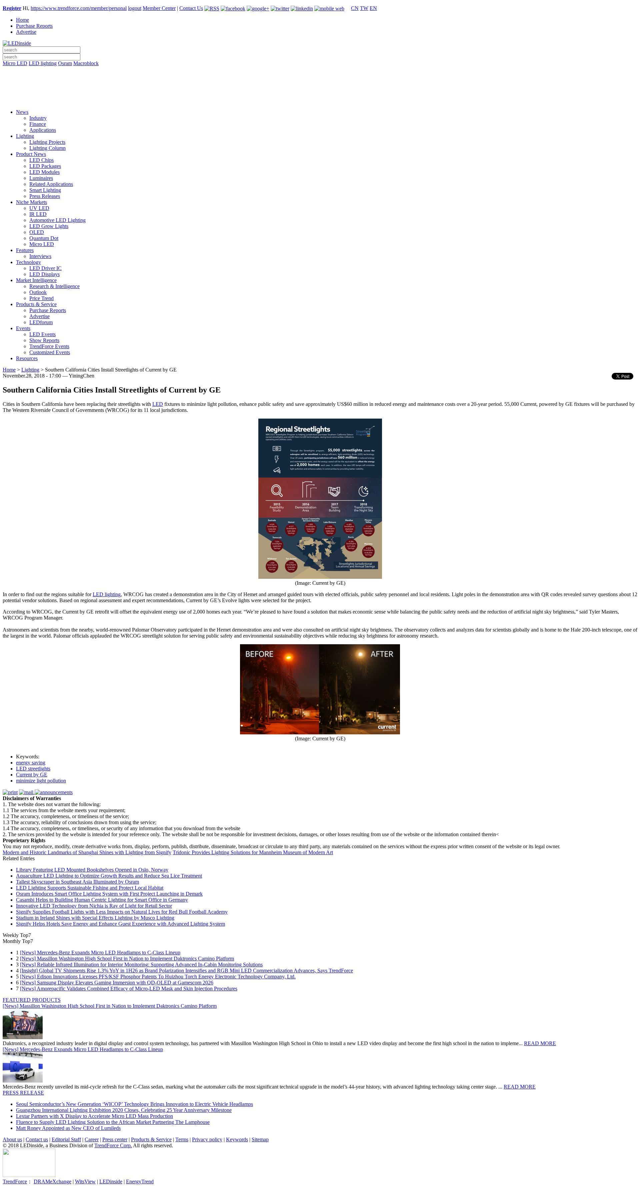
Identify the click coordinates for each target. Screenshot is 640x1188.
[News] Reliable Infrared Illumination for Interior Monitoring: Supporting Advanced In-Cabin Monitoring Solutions (141, 964)
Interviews (40, 256)
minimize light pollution (41, 780)
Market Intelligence (36, 280)
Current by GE (31, 774)
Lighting (25, 136)
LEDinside (110, 1181)
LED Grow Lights (48, 226)
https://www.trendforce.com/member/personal (79, 8)
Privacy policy (207, 1139)
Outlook (38, 292)
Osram (65, 63)
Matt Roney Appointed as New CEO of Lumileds (68, 1128)
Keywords (237, 1139)
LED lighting (43, 63)
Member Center (159, 8)
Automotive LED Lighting (57, 220)
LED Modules (44, 172)
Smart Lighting (45, 190)
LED (157, 404)
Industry (38, 118)
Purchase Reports (34, 26)
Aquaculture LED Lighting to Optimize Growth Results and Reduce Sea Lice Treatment (109, 876)
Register (12, 8)
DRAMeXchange (52, 1181)
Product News (31, 154)
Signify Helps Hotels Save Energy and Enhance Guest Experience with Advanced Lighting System (120, 924)
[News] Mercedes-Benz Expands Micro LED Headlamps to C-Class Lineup (100, 952)
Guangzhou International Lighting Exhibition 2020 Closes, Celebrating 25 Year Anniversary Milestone (124, 1110)
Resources (27, 358)
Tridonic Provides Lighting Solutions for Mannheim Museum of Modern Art (253, 852)
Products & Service (36, 304)
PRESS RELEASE (23, 1093)
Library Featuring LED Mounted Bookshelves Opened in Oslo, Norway (92, 870)
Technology (28, 262)
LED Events (42, 334)
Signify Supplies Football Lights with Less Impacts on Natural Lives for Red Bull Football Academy (122, 912)
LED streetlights (33, 768)
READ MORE (540, 1043)
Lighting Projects (47, 142)
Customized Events (49, 352)
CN (355, 8)
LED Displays (44, 274)
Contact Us (191, 8)
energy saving (30, 762)
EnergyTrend (140, 1181)
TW (364, 8)
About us (12, 1139)
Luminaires (41, 178)
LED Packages (45, 166)
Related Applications (51, 184)
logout (134, 8)
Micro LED (15, 63)
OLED (36, 232)
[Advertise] (320, 80)
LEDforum (41, 322)
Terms (181, 1139)
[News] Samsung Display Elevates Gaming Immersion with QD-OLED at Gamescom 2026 (116, 982)
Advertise (26, 32)
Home (22, 20)
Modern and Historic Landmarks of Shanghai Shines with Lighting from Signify (87, 852)
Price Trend (41, 298)
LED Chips (41, 160)
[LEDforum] (320, 99)
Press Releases (44, 196)
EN (373, 8)
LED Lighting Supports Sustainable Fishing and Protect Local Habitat (89, 888)
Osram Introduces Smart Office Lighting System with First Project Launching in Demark (109, 894)
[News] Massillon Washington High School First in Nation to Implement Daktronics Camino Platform (127, 958)
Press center (114, 1139)
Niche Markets (31, 202)
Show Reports (44, 340)
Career (92, 1139)
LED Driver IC (45, 268)
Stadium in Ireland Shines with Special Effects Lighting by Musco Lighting (95, 918)
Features (25, 250)
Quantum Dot (43, 238)
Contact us (37, 1139)
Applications (42, 130)
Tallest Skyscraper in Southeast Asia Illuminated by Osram (77, 882)
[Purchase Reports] (320, 71)
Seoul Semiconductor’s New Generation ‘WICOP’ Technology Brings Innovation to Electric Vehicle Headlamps (134, 1104)
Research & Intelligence (54, 286)
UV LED (39, 208)
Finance (37, 124)
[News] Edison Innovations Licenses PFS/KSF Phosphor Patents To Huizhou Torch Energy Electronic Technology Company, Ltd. (158, 976)
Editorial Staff (66, 1139)
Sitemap (260, 1139)
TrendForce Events (49, 346)
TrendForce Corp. (113, 1145)
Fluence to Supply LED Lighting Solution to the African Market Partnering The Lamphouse (113, 1122)
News (22, 112)
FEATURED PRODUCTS (32, 1000)
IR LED (38, 214)
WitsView (85, 1181)
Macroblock (86, 63)
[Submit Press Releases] (320, 89)
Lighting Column (47, 148)
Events (23, 328)
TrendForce (15, 1181)
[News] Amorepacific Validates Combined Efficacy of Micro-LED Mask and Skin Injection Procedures (128, 988)
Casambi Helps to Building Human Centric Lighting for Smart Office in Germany (102, 900)
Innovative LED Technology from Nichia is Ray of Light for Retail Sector (94, 906)
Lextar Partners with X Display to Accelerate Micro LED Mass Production (94, 1116)
